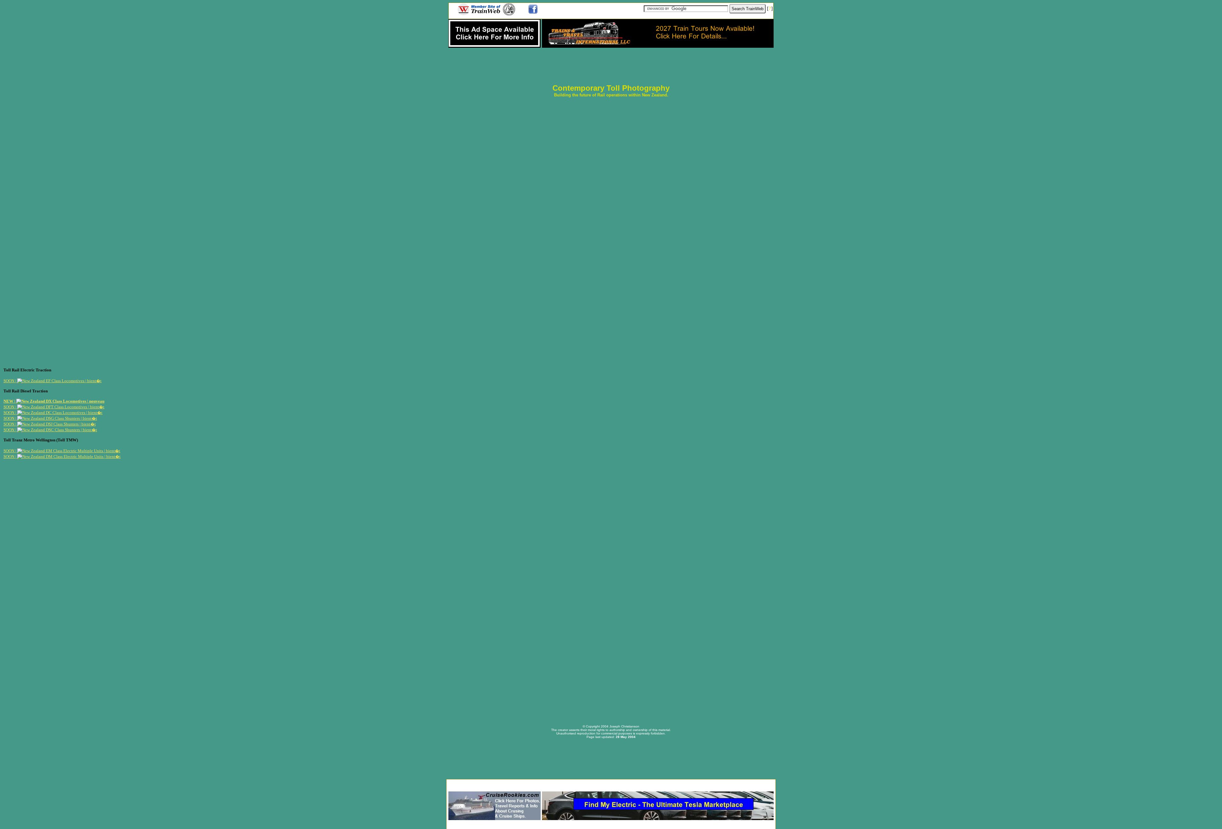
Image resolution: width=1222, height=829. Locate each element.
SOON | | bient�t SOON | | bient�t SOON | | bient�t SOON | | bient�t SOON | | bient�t (54, 418)
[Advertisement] (611, 783)
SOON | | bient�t (53, 380)
